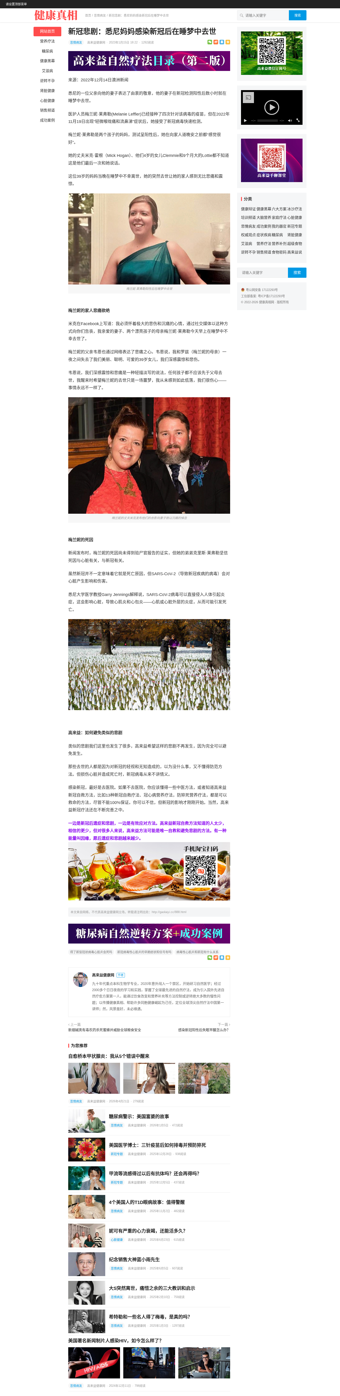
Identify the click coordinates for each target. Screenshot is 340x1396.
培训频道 (248, 218)
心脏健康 (47, 101)
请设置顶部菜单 (16, 4)
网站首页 (47, 31)
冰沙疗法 (294, 209)
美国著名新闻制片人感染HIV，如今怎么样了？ (116, 1340)
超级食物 (294, 244)
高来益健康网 (96, 42)
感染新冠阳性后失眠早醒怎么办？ (204, 1030)
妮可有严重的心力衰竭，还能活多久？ (148, 1231)
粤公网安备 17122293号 (262, 290)
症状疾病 (264, 235)
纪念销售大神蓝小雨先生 (134, 1259)
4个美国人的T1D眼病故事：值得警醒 (147, 1202)
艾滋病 (47, 71)
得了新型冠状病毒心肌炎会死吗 (91, 952)
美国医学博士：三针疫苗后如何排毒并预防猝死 (157, 1145)
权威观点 (248, 235)
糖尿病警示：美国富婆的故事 (139, 1116)
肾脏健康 (47, 91)
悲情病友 (100, 15)
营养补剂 (279, 244)
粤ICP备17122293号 (271, 296)
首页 (88, 15)
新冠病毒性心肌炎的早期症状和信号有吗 (144, 952)
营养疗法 (47, 41)
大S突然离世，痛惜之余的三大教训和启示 (152, 1288)
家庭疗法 (279, 218)
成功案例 (47, 120)
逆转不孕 (47, 81)
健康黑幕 (47, 61)
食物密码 (279, 252)
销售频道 (47, 110)
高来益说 (294, 252)
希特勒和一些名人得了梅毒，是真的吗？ (150, 1317)
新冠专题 (117, 1154)
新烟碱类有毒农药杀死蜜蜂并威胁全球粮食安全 (104, 1030)
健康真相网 (266, 302)
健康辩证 (248, 209)
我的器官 (279, 226)
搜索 (297, 15)
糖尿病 (47, 51)
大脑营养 (264, 218)
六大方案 (279, 209)
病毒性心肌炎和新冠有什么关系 (197, 952)
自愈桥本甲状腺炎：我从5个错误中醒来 (108, 1056)
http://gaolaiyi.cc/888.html (169, 912)
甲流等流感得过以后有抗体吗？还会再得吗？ (155, 1173)
